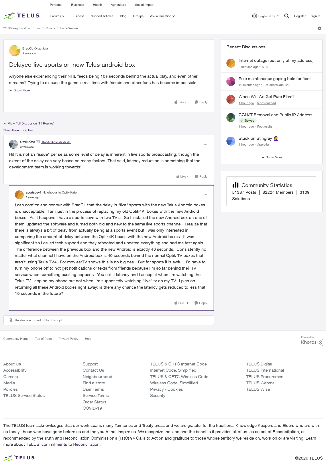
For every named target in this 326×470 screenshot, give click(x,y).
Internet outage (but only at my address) (276, 60)
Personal (56, 4)
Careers (10, 376)
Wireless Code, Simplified (174, 382)
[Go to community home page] (22, 16)
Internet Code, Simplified (173, 370)
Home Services (69, 28)
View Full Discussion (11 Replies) (31, 123)
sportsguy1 (33, 192)
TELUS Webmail (261, 382)
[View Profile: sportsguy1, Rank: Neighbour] (19, 194)
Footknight (264, 126)
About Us (12, 363)
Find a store (94, 382)
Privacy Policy (68, 338)
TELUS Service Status (24, 395)
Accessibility (15, 370)
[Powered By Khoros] (312, 341)
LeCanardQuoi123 (277, 85)
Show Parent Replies (18, 130)
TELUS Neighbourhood (17, 28)
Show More (22, 90)
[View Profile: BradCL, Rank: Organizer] (14, 50)
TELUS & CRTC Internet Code (178, 363)
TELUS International (265, 370)
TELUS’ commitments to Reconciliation (63, 444)
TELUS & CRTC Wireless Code (179, 376)
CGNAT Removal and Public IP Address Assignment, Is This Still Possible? (275, 115)
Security (157, 395)
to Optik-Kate (67, 192)
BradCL (27, 48)
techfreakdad (266, 103)
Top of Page (43, 338)
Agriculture (118, 4)
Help (88, 338)
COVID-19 (92, 408)
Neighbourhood (97, 376)
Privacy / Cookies (166, 389)
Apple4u (263, 144)
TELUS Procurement (265, 376)
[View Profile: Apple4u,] (230, 141)
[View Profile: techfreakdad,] (230, 99)
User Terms (93, 389)
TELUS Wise (258, 389)
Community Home (16, 338)
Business (77, 4)
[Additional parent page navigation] (38, 28)
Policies (10, 389)
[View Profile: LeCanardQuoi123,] (230, 81)
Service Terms (96, 395)
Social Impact (144, 4)
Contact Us (93, 370)
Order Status (94, 401)
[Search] (286, 16)
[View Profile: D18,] (230, 63)
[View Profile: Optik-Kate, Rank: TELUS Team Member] (13, 144)
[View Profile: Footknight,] (230, 117)
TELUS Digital (259, 363)
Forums (50, 28)
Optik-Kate (27, 142)
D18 (265, 67)
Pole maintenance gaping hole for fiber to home (277, 78)
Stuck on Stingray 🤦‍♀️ (259, 138)
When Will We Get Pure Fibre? (267, 96)
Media (9, 382)
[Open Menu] (319, 28)
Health (97, 4)
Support (90, 363)
